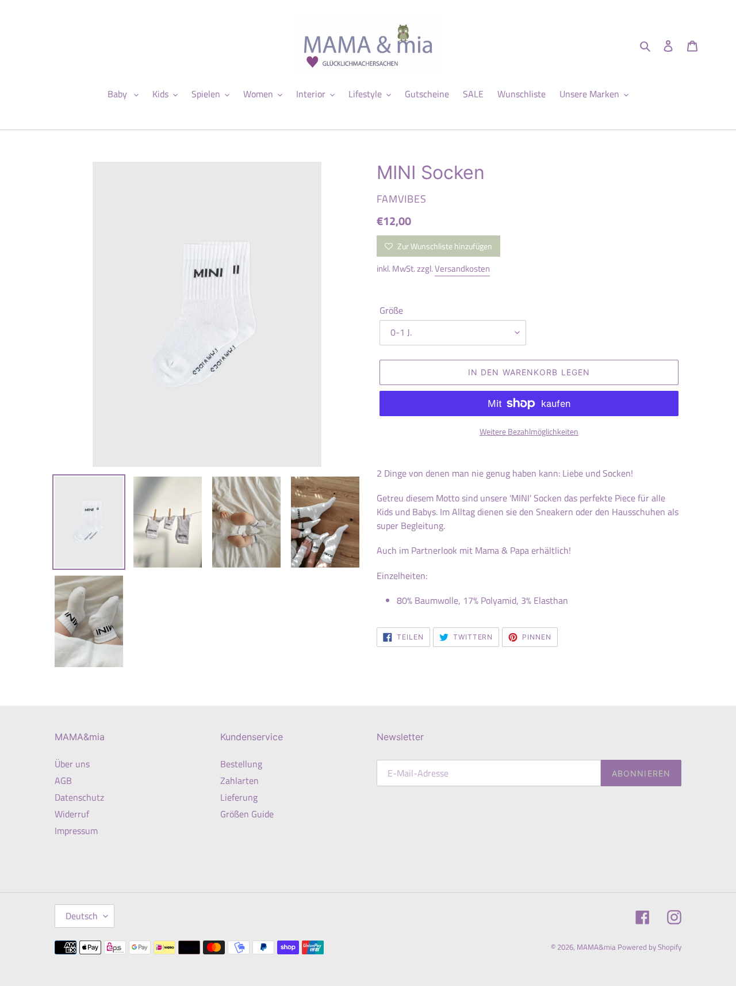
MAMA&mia (597, 947)
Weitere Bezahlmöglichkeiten (529, 431)
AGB (63, 780)
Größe (391, 310)
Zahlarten (239, 780)
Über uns (72, 764)
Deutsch (82, 916)
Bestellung (241, 764)
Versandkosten (462, 268)
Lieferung (239, 797)
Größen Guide (247, 814)
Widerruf (72, 814)
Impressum (76, 830)
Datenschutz (79, 797)
